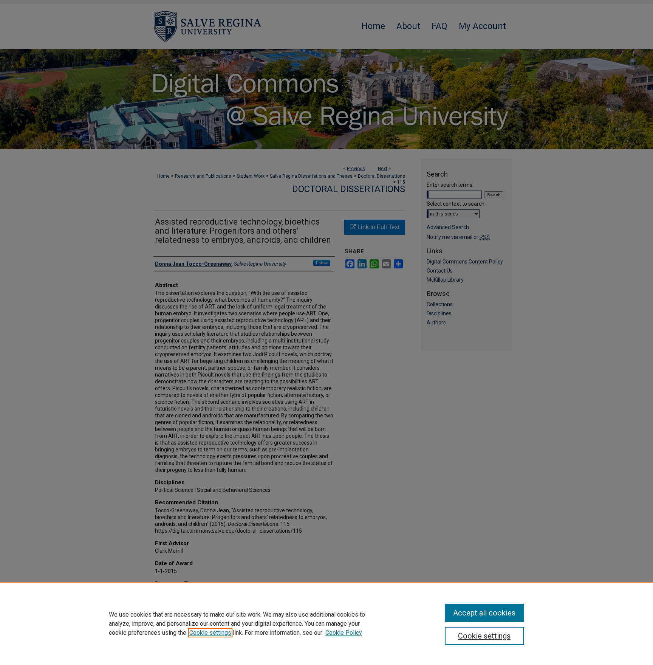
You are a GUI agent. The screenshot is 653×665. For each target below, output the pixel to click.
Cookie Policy (343, 632)
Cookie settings (210, 632)
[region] (326, 623)
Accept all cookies (484, 612)
